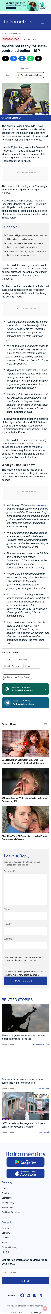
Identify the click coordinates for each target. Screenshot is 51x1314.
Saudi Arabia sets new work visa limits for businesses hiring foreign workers (22, 1081)
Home (4, 33)
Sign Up (25, 1280)
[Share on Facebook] (13, 58)
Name (7, 909)
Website (9, 938)
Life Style (6, 1252)
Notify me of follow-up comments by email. (25, 971)
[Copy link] (38, 58)
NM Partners (7, 1207)
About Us (6, 1192)
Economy (6, 1232)
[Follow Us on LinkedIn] (28, 1295)
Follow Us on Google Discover (32, 75)
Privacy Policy (8, 1202)
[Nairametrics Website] (18, 21)
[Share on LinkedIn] (22, 58)
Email (7, 923)
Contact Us (7, 1197)
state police (33, 666)
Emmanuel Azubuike (41, 1044)
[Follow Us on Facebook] (22, 1295)
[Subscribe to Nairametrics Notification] (45, 1308)
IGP (8, 659)
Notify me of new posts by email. (22, 974)
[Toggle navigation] (42, 22)
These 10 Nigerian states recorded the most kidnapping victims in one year (23, 1037)
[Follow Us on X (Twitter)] (41, 1295)
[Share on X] (5, 58)
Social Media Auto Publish (15, 1313)
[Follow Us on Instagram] (35, 1295)
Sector (5, 1242)
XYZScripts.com (39, 1313)
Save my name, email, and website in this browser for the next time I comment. (22, 959)
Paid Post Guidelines (11, 1212)
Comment (9, 871)
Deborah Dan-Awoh (41, 1088)
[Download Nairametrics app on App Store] (26, 1173)
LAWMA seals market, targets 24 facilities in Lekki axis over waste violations (23, 1125)
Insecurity (23, 659)
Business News (15, 33)
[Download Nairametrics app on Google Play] (26, 1162)
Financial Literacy (9, 1247)
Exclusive (6, 1228)
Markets (5, 1237)
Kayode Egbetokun (12, 666)
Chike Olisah (44, 1132)
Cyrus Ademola (25, 68)
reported (41, 505)
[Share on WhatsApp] (30, 58)
